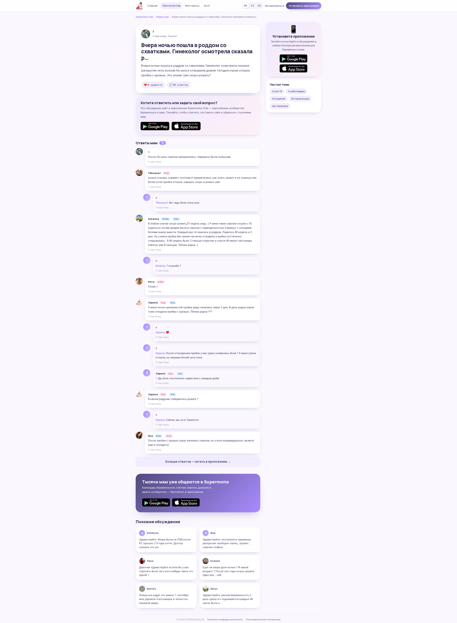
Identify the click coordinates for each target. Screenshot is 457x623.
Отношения (278, 98)
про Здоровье (280, 106)
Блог (207, 5)
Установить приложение (303, 5)
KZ (252, 5)
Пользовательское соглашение (263, 619)
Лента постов (171, 5)
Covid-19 (277, 91)
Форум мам (162, 17)
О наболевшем (296, 91)
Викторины (192, 5)
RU (245, 5)
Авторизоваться (274, 5)
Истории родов (300, 98)
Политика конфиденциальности (225, 619)
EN (259, 5)
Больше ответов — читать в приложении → (198, 461)
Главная (152, 5)
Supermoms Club (144, 17)
